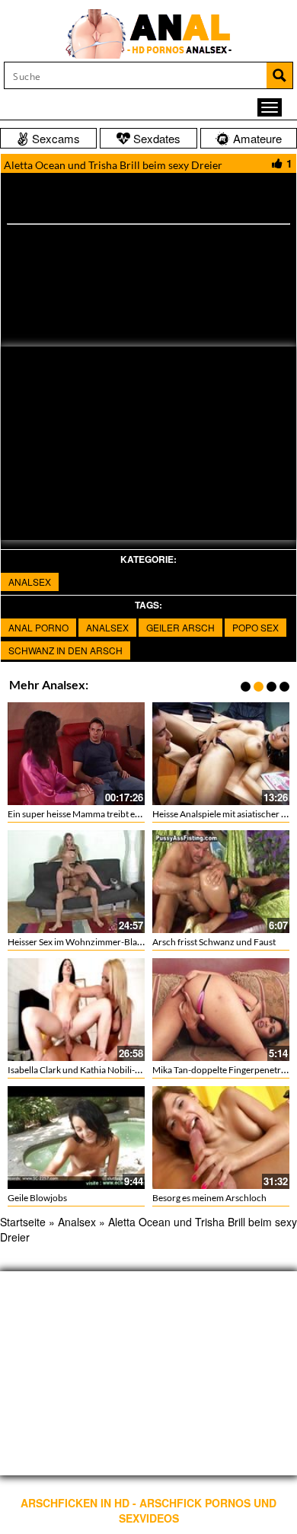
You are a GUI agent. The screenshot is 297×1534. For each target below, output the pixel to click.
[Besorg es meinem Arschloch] (220, 1137)
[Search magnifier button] (279, 75)
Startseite (23, 1221)
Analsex (29, 581)
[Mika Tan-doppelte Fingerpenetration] (220, 1009)
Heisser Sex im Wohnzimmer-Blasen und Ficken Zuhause (120, 942)
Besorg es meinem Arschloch (209, 1197)
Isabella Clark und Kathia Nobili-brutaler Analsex (104, 1069)
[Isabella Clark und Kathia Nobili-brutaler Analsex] (76, 1009)
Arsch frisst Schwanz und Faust (214, 942)
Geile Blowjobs (37, 1197)
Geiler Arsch (180, 627)
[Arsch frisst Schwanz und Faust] (220, 881)
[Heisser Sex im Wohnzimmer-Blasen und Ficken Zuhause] (76, 881)
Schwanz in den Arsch (65, 650)
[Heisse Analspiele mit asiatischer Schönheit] (220, 753)
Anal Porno (38, 627)
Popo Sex (255, 627)
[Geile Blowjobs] (76, 1137)
